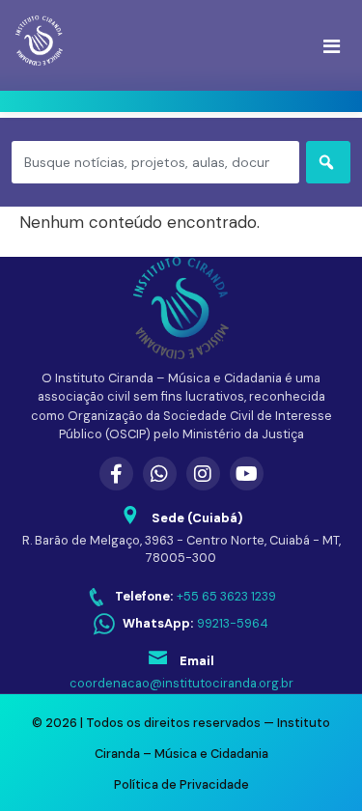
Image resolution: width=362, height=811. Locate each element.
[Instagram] (203, 473)
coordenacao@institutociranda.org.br (181, 683)
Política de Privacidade (181, 784)
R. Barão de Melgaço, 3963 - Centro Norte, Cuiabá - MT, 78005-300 (181, 549)
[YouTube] (247, 473)
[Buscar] (328, 162)
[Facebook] (116, 473)
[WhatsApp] (160, 473)
